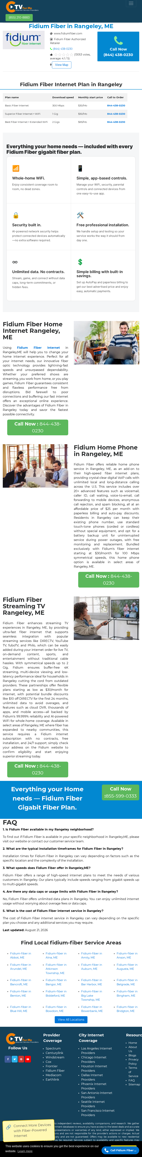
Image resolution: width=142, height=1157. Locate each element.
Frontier (52, 1066)
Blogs (132, 1055)
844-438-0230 (37, 427)
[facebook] (8, 1059)
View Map (61, 64)
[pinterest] (21, 1059)
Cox (48, 1062)
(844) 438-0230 (62, 49)
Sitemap (134, 1084)
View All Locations (71, 1019)
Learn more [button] (25, 1151)
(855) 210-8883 (19, 17)
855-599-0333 (120, 792)
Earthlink (52, 1079)
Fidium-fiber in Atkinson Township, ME (56, 969)
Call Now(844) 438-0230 (118, 52)
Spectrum (53, 1048)
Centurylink (54, 1053)
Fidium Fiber (55, 1070)
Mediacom (53, 1075)
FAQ (132, 1080)
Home (133, 1043)
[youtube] (28, 1059)
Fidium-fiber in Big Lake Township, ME (91, 995)
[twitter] (15, 1059)
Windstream (55, 1057)
